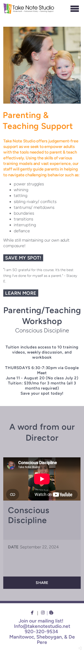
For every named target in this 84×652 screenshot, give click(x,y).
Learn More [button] (20, 293)
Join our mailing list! (41, 621)
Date (13, 547)
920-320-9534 (41, 631)
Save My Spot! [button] (23, 258)
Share (42, 582)
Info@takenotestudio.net (42, 626)
